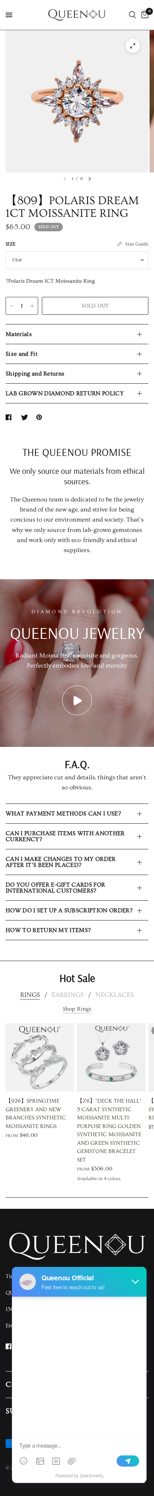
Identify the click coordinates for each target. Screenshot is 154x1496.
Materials (19, 334)
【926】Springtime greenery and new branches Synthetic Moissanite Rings (36, 1113)
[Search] (132, 15)
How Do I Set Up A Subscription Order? (69, 910)
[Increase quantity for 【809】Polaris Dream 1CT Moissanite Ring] (32, 305)
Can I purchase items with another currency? (65, 836)
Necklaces (114, 995)
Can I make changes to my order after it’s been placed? (61, 862)
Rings (30, 995)
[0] (143, 15)
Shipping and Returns (35, 373)
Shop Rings (77, 1009)
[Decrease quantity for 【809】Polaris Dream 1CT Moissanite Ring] (11, 305)
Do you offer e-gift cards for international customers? (55, 887)
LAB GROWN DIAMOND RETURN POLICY (65, 393)
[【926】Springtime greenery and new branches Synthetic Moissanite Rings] (40, 1057)
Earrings (68, 995)
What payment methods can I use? (63, 813)
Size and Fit (21, 354)
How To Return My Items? (48, 930)
